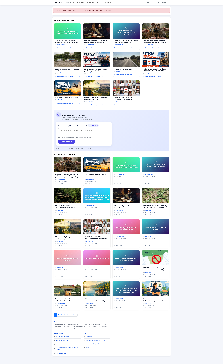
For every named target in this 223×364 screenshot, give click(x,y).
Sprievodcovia (59, 333)
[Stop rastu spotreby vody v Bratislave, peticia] (67, 65)
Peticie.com (59, 2)
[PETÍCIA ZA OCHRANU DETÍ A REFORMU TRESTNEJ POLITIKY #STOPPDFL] (126, 36)
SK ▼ (69, 2)
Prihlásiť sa (150, 2)
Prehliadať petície (78, 2)
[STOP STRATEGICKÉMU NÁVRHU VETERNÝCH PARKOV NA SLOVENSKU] (67, 36)
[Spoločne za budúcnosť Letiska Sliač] (67, 92)
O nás (98, 2)
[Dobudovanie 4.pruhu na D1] (126, 64)
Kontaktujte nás (90, 2)
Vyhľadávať (107, 2)
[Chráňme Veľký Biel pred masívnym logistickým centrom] (96, 93)
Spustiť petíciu (162, 2)
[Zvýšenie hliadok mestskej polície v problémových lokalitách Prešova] (96, 65)
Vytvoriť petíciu (67, 141)
